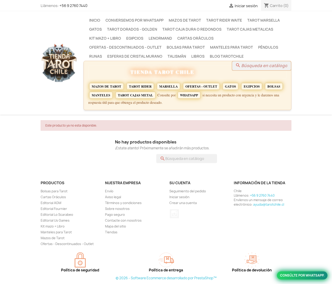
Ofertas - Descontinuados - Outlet (125, 47)
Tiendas (111, 232)
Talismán (177, 56)
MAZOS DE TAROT (106, 86)
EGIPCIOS (252, 86)
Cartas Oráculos (195, 38)
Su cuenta (179, 182)
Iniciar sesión (179, 197)
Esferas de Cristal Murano (134, 56)
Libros (198, 56)
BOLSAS (273, 86)
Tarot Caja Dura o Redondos (192, 29)
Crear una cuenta (183, 203)
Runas (95, 56)
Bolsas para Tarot (186, 47)
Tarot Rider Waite (224, 20)
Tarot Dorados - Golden (132, 29)
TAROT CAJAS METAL (135, 95)
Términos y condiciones (123, 203)
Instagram (174, 213)
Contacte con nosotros (123, 220)
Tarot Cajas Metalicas (250, 29)
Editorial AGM (51, 203)
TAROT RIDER (140, 86)
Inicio (94, 20)
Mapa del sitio (115, 226)
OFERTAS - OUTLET (201, 86)
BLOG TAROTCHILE (227, 56)
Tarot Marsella (263, 20)
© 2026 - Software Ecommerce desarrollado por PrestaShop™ (166, 278)
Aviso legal (113, 197)
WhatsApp (189, 95)
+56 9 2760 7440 (73, 5)
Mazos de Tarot (185, 20)
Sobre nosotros (117, 209)
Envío (109, 191)
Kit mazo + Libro (105, 38)
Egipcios (134, 38)
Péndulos (268, 47)
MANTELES (101, 95)
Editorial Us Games (55, 220)
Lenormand (160, 38)
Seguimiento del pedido (187, 191)
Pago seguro (115, 214)
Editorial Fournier (54, 209)
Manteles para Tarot (231, 47)
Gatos (95, 29)
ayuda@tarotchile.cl (268, 204)
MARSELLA (168, 86)
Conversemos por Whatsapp (134, 20)
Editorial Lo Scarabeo (57, 214)
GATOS (230, 86)
